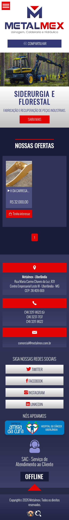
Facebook (35, 380)
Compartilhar (36, 43)
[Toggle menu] (6, 6)
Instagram (36, 392)
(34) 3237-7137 (34, 317)
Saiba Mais (34, 119)
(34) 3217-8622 (33, 312)
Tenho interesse (21, 214)
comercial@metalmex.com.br (34, 343)
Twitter (37, 369)
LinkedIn (36, 404)
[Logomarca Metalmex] (34, 20)
